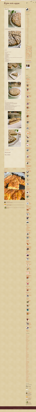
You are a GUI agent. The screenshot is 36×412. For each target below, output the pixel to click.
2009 (27, 40)
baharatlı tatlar (28, 312)
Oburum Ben (27, 368)
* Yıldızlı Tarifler (29, 46)
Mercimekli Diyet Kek (30, 162)
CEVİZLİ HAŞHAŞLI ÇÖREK (30, 313)
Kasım (27, 19)
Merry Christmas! (28, 189)
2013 (27, 36)
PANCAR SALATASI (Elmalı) (30, 103)
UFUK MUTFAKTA (28, 102)
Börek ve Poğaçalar (29, 49)
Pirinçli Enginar (29, 401)
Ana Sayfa (14, 168)
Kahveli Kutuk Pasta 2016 (30, 217)
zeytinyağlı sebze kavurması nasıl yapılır (30, 137)
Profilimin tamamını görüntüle (28, 12)
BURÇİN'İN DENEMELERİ (28, 78)
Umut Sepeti (28, 263)
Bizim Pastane (28, 216)
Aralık (27, 18)
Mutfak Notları (27, 365)
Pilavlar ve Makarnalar (29, 51)
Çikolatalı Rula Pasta (30, 144)
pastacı (27, 322)
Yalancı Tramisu (29, 319)
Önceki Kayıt (23, 168)
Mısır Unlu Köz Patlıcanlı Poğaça (30, 116)
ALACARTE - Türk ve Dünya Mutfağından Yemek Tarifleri (29, 148)
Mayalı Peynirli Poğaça (30, 277)
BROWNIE (27, 125)
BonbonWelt (27, 339)
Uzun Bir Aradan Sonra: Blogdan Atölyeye (29, 79)
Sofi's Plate (28, 298)
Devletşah (27, 346)
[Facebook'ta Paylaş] (12, 149)
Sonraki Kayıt (6, 168)
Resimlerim (30, 56)
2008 (27, 41)
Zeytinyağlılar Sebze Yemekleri (28, 58)
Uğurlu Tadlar (27, 375)
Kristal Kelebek (27, 356)
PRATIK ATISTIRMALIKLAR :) (30, 196)
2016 (27, 33)
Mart (27, 22)
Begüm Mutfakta (28, 304)
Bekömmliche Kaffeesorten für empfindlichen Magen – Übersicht (29, 100)
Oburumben (28, 253)
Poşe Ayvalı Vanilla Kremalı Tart (30, 156)
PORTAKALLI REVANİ (30, 243)
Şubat (27, 23)
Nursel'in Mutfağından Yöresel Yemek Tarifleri (29, 208)
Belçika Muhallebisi (8, 201)
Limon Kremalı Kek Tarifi (29, 113)
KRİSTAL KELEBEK (28, 251)
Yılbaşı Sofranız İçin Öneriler (30, 171)
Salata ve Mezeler (29, 47)
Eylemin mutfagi (28, 236)
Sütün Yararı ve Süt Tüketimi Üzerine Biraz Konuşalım (29, 159)
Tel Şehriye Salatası (30, 305)
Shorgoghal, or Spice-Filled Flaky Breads (29, 166)
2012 (27, 37)
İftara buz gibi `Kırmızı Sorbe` (30, 327)
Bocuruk (26, 338)
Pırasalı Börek (28, 26)
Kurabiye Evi (27, 357)
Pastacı (26, 369)
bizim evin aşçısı (12, 3)
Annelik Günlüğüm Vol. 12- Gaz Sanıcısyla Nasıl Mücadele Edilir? (29, 228)
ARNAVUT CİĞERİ (28, 232)
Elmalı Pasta (27, 349)
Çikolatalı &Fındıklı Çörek (29, 122)
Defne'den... (28, 330)
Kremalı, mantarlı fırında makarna (30, 179)
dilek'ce (27, 326)
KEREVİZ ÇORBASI (29, 149)
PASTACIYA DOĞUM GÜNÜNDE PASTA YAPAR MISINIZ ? (30, 324)
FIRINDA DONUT (29, 301)
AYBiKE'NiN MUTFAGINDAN (28, 195)
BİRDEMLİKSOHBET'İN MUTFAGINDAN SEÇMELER (29, 276)
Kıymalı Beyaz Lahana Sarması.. (30, 141)
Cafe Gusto (27, 106)
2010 (27, 39)
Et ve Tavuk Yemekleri (29, 54)
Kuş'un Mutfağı (27, 359)
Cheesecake (27, 55)
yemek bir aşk (28, 288)
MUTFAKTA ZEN (28, 267)
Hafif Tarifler (28, 199)
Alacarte (26, 334)
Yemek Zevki (28, 280)
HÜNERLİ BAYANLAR (29, 261)
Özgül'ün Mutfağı (27, 381)
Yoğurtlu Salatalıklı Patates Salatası (29, 111)
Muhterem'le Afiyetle (28, 95)
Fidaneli (26, 351)
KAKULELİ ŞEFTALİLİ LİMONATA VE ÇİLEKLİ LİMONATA (30, 133)
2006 (27, 43)
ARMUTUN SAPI (28, 308)
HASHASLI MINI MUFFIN (30, 295)
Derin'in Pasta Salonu (28, 300)
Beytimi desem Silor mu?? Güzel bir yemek (30, 108)
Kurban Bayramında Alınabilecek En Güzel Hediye (30, 203)
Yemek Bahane (27, 377)
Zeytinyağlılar (27, 53)
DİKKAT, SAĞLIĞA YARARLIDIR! (30, 268)
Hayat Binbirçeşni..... (28, 271)
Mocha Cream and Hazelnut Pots (30, 265)
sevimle (27, 294)
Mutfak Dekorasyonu (30, 258)
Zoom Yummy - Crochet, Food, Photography (29, 188)
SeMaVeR (27, 178)
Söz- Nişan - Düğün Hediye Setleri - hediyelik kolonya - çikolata (29, 128)
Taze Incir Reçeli (29, 175)
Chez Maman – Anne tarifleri (28, 81)
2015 (27, 34)
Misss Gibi (27, 364)
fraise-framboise (28, 282)
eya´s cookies (28, 292)
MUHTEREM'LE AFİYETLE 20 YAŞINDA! (30, 96)
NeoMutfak (28, 186)
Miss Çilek (27, 363)
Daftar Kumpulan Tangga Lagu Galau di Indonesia (29, 230)
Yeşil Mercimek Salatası (28, 82)
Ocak (27, 24)
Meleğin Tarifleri (27, 362)
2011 (27, 38)
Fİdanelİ (27, 318)
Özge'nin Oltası (28, 84)
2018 (27, 31)
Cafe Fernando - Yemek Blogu (29, 152)
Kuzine (26, 358)
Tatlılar (31, 48)
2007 (27, 42)
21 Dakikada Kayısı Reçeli (30, 85)
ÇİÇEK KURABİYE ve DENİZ (30, 237)
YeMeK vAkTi (28, 257)
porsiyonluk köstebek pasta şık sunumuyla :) (30, 290)
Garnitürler (27, 56)
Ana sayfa (27, 224)
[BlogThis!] (11, 149)
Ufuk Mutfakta (27, 374)
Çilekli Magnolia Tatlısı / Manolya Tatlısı (30, 273)
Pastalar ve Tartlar (8, 150)
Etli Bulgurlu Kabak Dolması (29, 206)
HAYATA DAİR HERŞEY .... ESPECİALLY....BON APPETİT (29, 247)
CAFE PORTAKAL (28, 168)
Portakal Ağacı (27, 370)
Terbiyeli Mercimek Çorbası (8, 204)
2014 (27, 35)
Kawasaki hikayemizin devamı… (28, 200)
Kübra (29, 8)
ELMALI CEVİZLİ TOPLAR (29, 214)
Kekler (27, 48)
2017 (27, 32)
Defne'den (27, 345)
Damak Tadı (28, 182)
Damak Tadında (27, 343)
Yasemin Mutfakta (28, 286)
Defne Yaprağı (27, 344)
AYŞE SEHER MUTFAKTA (28, 212)
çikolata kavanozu (28, 131)
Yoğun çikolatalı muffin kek (29, 255)
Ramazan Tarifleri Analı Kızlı (30, 209)
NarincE (27, 174)
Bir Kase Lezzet (28, 88)
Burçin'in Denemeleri (28, 340)
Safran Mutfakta (27, 371)
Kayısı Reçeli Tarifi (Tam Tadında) (30, 89)
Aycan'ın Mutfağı (28, 161)
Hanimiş (26, 353)
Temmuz (28, 21)
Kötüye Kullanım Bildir (28, 60)
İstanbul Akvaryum (29, 309)
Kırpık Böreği (5, 171)
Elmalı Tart (28, 25)
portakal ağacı (28, 110)
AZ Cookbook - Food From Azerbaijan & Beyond (29, 165)
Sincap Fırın (28, 99)
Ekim (27, 20)
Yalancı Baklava (28, 119)
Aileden (31, 55)
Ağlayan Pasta (30, 221)
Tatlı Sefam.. (28, 220)
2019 (27, 30)
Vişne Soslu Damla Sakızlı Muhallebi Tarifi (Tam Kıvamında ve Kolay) (29, 93)
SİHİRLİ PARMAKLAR (29, 170)
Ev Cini (27, 316)
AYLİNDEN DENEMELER (28, 240)
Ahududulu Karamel (28, 153)
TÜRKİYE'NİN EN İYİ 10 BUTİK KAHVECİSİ (30, 249)
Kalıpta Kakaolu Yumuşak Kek (30, 192)
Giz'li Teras (28, 226)
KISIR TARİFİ (28, 241)
